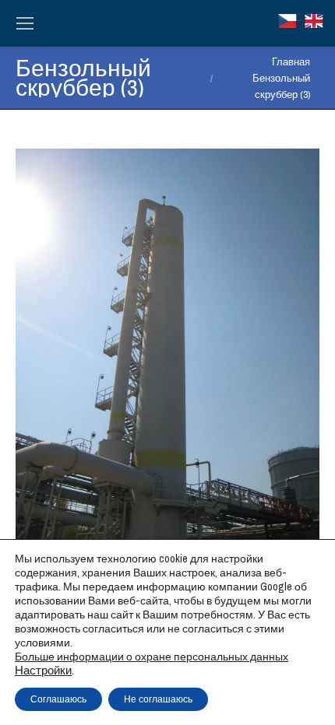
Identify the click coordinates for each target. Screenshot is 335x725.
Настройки (43, 671)
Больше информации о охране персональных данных (151, 657)
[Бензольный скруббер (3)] (167, 351)
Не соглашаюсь (158, 699)
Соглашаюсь (58, 699)
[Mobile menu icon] (25, 23)
